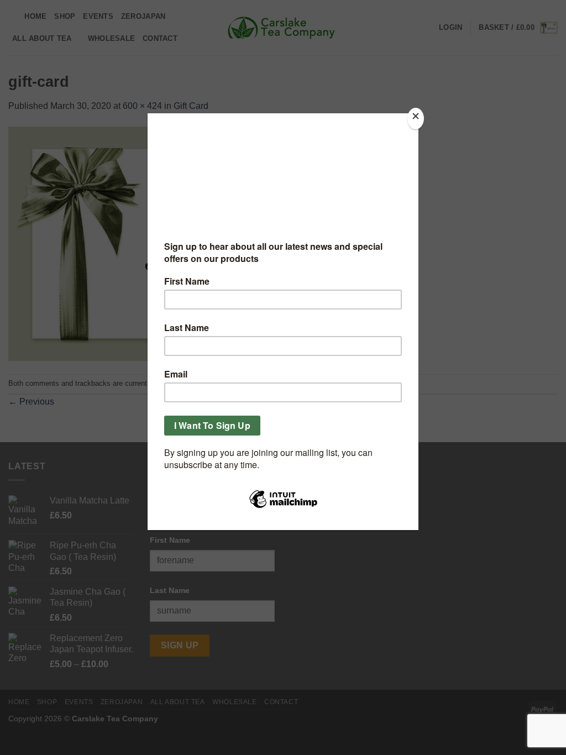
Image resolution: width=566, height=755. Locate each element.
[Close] (415, 118)
